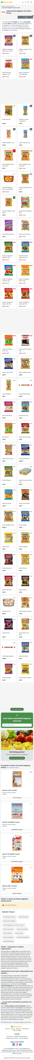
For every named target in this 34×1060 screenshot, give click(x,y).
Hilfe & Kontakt (17, 1030)
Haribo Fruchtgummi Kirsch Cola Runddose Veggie (7, 188)
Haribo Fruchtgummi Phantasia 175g (7, 256)
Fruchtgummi (12, 25)
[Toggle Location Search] (28, 2)
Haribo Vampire (23, 589)
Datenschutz (25, 1028)
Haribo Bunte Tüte (23, 415)
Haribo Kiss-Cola (6, 611)
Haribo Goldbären (6, 394)
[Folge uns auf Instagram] (17, 1044)
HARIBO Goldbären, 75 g (8, 142)
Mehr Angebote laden (17, 709)
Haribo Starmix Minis (7, 372)
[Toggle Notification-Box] (23, 2)
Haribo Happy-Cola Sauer (25, 611)
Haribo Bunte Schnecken (25, 677)
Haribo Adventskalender (23, 937)
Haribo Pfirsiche (23, 568)
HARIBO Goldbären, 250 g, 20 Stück (25, 50)
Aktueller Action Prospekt (9, 790)
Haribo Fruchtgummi (8, 937)
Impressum (18, 1028)
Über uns (7, 1028)
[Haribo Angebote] (3, 12)
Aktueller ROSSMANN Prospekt (11, 822)
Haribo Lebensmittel (8, 929)
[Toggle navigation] (31, 2)
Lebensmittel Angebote (9, 1009)
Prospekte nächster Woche (20, 1036)
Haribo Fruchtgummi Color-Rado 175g (24, 303)
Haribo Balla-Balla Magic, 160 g (25, 211)
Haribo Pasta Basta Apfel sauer (25, 481)
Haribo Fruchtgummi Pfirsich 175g (24, 279)
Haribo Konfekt (22, 525)
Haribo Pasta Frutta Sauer (24, 633)
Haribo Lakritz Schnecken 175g (25, 350)
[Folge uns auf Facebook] (20, 1044)
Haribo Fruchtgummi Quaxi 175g (7, 350)
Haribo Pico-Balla (6, 503)
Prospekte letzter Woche (12, 1038)
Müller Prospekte (17, 893)
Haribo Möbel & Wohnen (9, 917)
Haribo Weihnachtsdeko (9, 921)
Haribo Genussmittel (22, 929)
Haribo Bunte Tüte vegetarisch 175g (23, 256)
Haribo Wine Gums (7, 568)
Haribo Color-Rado (7, 589)
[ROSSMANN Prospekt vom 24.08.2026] (17, 843)
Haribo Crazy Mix (6, 119)
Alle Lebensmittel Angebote (17, 758)
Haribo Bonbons (19, 933)
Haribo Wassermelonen (25, 437)
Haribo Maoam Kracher (8, 234)
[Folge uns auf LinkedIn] (13, 1044)
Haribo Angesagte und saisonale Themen (13, 925)
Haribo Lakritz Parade (24, 503)
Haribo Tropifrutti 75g (24, 142)
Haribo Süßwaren (7, 933)
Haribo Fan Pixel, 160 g (24, 234)
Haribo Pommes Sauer (8, 458)
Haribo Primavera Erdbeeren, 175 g (6, 73)
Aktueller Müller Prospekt (9, 886)
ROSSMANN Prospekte (17, 829)
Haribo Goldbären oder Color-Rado (8, 165)
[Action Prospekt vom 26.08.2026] (17, 779)
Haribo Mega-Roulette (24, 394)
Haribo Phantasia (6, 480)
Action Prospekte (17, 797)
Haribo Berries (6, 633)
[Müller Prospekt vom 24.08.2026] (17, 875)
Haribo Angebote (18, 1014)
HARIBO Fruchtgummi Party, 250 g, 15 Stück (7, 50)
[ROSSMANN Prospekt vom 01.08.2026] (17, 811)
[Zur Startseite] (7, 2)
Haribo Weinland (6, 677)
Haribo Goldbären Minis (25, 372)
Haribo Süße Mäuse (7, 415)
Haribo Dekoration (23, 917)
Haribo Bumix (5, 546)
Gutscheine (10, 1036)
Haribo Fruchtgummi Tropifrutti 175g (7, 279)
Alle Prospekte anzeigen (13, 767)
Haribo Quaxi (5, 437)
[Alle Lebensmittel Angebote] (17, 739)
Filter (26, 17)
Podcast (13, 1028)
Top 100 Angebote (23, 1038)
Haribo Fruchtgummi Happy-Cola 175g (7, 303)
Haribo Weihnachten (8, 941)
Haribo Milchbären (23, 656)
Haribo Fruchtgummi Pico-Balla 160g (24, 73)
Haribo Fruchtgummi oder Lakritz (25, 188)
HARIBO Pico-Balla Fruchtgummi (23, 120)
